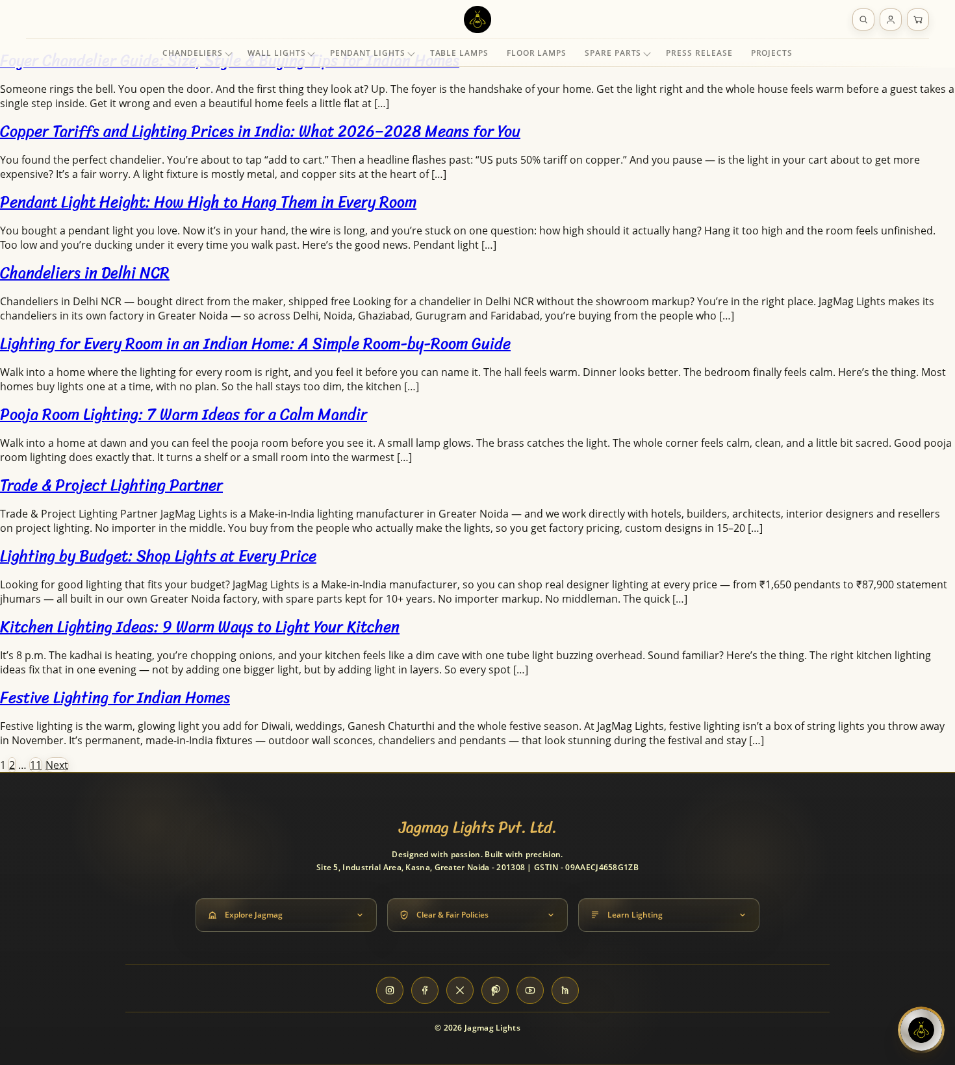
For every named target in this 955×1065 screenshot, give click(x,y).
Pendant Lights (367, 53)
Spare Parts (613, 53)
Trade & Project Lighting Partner (111, 485)
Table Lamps (459, 53)
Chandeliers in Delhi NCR (85, 272)
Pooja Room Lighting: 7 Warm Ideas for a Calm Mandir (183, 414)
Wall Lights (276, 53)
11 (36, 765)
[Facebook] (425, 990)
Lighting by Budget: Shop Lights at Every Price (158, 556)
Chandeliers (192, 53)
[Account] (891, 19)
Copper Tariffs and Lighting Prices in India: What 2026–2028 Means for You (260, 131)
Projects (772, 53)
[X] (460, 990)
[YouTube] (530, 990)
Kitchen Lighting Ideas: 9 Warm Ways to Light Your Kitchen (200, 626)
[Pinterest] (495, 990)
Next (56, 765)
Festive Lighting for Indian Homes (115, 697)
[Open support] (921, 1030)
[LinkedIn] (565, 990)
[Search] (863, 19)
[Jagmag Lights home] (477, 19)
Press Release (699, 53)
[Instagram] (389, 990)
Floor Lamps (537, 53)
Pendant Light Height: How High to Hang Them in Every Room (208, 202)
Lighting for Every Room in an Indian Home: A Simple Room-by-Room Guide (255, 343)
